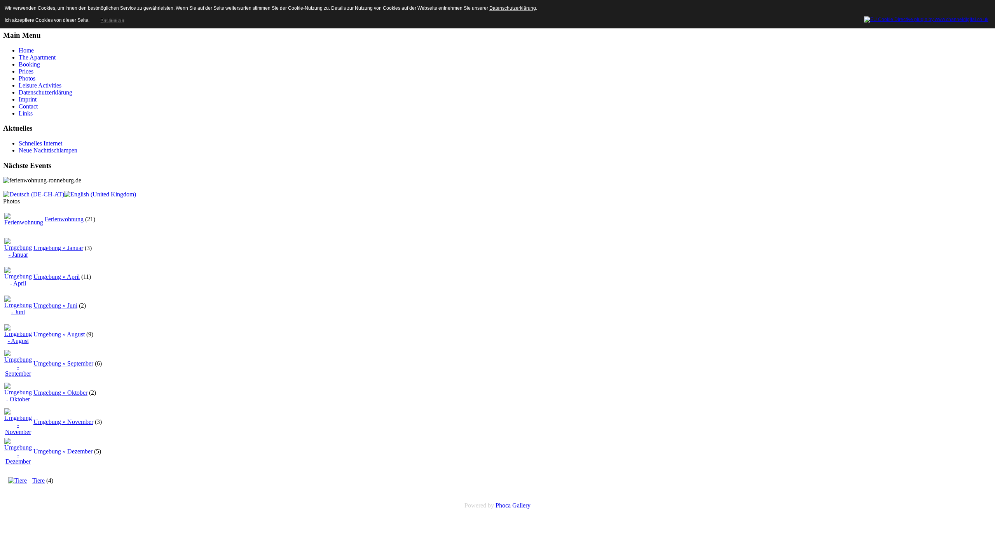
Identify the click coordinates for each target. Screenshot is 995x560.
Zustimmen (112, 20)
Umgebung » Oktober (60, 392)
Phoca (503, 505)
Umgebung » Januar (58, 248)
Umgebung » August (59, 334)
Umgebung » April (56, 276)
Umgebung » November (63, 421)
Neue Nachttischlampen (48, 150)
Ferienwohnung (64, 219)
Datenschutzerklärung (512, 8)
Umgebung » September (63, 363)
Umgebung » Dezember (63, 451)
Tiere (38, 480)
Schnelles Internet (40, 143)
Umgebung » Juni (55, 305)
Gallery (521, 505)
